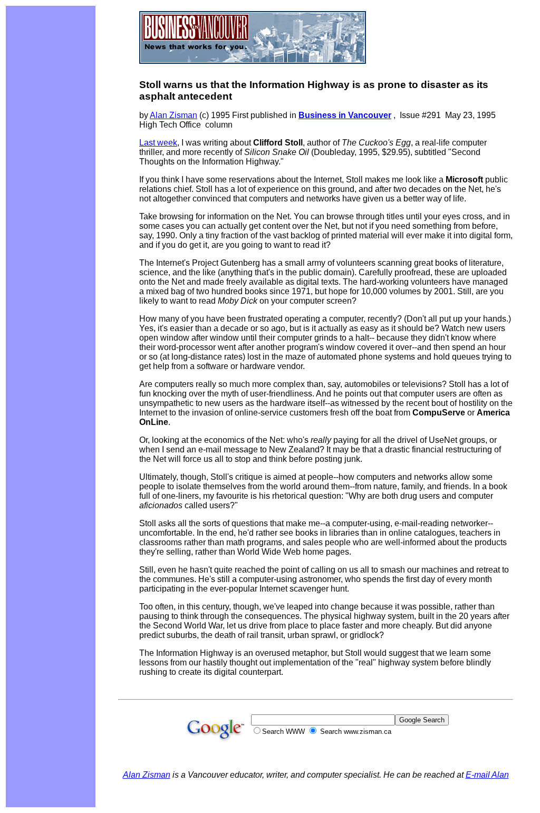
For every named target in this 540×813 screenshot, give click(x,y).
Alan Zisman (173, 115)
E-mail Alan (487, 774)
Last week (158, 142)
